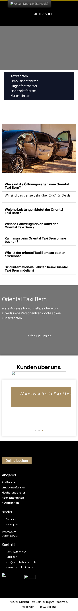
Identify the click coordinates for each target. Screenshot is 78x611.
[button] (40, 20)
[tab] (39, 184)
